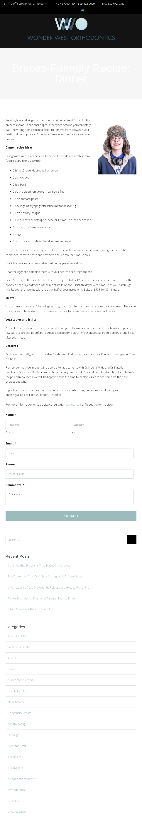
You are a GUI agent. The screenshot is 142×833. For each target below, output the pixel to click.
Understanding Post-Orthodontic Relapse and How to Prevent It (48, 587)
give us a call (73, 404)
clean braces (16, 702)
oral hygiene (15, 768)
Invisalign (13, 735)
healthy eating (16, 724)
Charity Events (17, 691)
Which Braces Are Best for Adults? (29, 609)
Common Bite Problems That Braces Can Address (39, 565)
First (8, 432)
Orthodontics (16, 790)
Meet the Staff (17, 746)
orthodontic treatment (22, 779)
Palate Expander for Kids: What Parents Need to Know (41, 598)
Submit (71, 516)
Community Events (19, 713)
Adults (12, 658)
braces (12, 669)
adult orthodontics (19, 647)
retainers (13, 801)
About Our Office (18, 636)
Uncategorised (17, 811)
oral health (14, 757)
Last (73, 432)
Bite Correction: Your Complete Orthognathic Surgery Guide (45, 576)
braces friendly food (20, 680)
